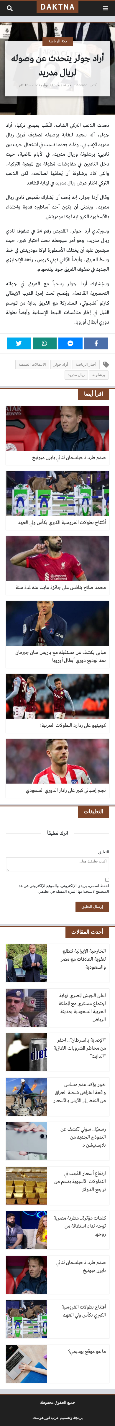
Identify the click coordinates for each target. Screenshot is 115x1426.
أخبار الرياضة (86, 364)
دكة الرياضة (57, 41)
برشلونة (98, 375)
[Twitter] (19, 343)
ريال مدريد (76, 375)
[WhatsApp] (45, 343)
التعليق (103, 852)
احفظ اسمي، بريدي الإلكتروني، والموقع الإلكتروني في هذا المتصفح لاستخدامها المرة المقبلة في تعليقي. (63, 889)
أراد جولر (61, 364)
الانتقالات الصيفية (32, 364)
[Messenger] (70, 343)
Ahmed (82, 85)
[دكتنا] (57, 7)
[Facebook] (96, 343)
